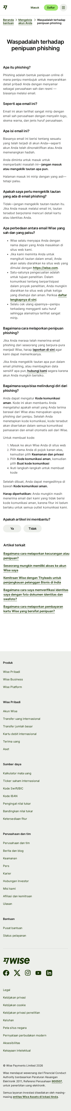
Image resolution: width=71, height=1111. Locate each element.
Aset (6, 749)
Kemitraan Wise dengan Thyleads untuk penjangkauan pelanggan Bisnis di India (32, 580)
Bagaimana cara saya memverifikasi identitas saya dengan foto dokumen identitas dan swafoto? (35, 594)
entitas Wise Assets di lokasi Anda (35, 1096)
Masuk (35, 7)
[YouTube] (38, 973)
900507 (57, 1081)
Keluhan (8, 1020)
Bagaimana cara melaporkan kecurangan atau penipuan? (36, 556)
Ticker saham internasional (21, 781)
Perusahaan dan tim (16, 843)
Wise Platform (12, 687)
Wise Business (13, 679)
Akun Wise (10, 711)
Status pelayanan (14, 935)
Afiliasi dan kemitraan (17, 896)
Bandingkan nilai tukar (18, 811)
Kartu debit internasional (20, 734)
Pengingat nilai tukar (17, 803)
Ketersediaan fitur (15, 819)
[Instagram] (28, 973)
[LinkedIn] (49, 973)
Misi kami (9, 888)
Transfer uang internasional (21, 719)
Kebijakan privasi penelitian (21, 1012)
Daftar (51, 7)
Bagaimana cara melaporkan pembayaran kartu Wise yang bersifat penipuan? (33, 609)
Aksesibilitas (11, 1043)
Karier (7, 873)
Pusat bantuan (12, 928)
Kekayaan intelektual (17, 1050)
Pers (6, 866)
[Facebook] (6, 973)
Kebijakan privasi (14, 997)
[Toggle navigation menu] (63, 7)
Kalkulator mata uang (17, 773)
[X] (17, 973)
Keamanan (10, 858)
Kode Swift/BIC (13, 788)
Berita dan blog (13, 851)
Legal (6, 990)
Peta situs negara (15, 1028)
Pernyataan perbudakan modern (24, 1035)
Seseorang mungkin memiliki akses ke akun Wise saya (34, 568)
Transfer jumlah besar (18, 726)
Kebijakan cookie (14, 1005)
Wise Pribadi (11, 672)
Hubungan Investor (16, 881)
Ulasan (7, 904)
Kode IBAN (10, 796)
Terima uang (11, 741)
